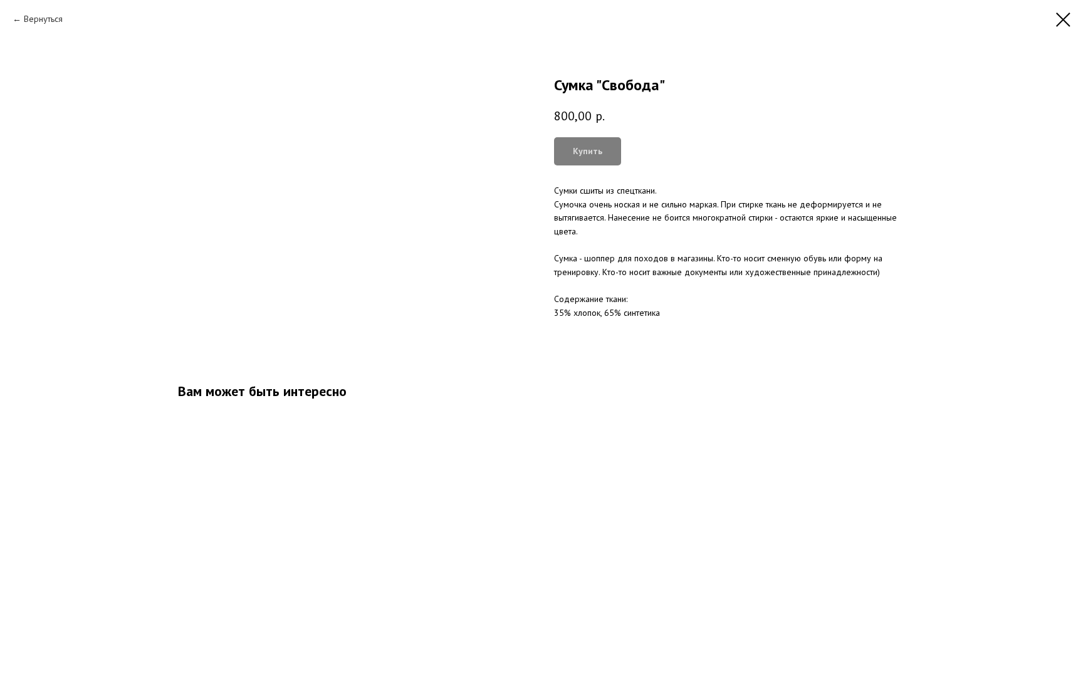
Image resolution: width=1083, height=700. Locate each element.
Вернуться (43, 18)
